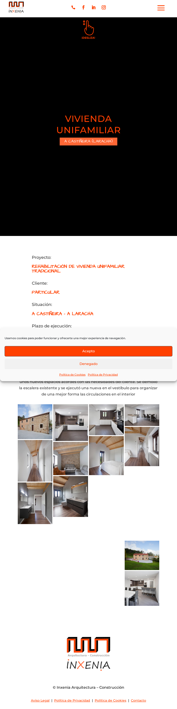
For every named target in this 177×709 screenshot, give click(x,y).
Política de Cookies (72, 374)
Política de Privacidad (103, 374)
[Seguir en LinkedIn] (93, 7)
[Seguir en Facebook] (83, 7)
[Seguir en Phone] (73, 7)
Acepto (88, 351)
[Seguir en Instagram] (104, 7)
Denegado (89, 364)
